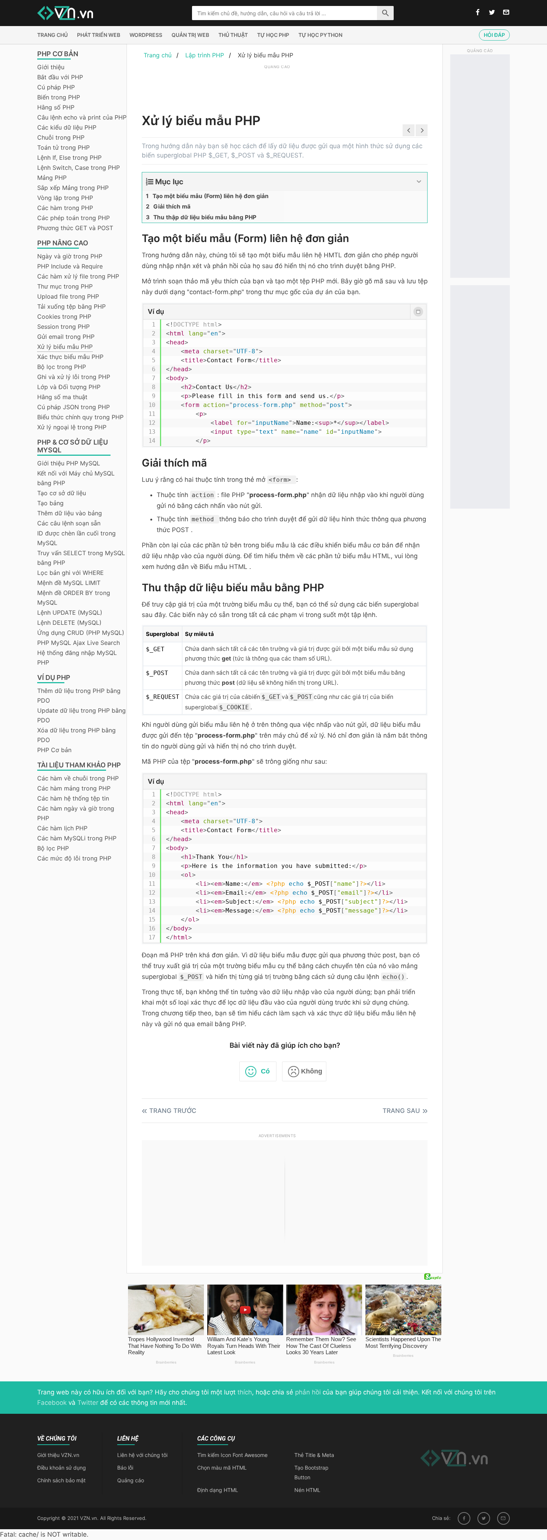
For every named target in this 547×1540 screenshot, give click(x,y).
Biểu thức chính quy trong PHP (80, 417)
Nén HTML (307, 1490)
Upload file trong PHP (68, 296)
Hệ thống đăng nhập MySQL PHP (77, 657)
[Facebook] (464, 1518)
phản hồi (308, 1392)
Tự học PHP (273, 35)
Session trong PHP (63, 326)
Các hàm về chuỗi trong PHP (78, 778)
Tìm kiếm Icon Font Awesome (232, 1455)
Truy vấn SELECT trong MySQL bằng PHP (81, 557)
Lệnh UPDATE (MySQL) (69, 612)
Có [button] (265, 1071)
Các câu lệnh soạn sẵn (68, 523)
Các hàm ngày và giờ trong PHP (75, 813)
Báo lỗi (125, 1467)
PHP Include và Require (70, 266)
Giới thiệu (50, 67)
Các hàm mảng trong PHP (74, 788)
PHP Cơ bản (54, 750)
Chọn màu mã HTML (222, 1467)
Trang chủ (52, 35)
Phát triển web (98, 35)
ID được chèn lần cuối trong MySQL (76, 538)
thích (244, 1392)
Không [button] (311, 1071)
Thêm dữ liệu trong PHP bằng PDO (79, 695)
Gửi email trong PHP (66, 336)
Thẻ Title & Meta (314, 1455)
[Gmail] (503, 1518)
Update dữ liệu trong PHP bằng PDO (81, 715)
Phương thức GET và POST (75, 228)
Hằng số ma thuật (62, 397)
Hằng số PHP (55, 107)
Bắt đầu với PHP (60, 77)
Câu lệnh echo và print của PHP (82, 117)
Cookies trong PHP (64, 316)
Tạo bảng (50, 503)
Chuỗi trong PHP (60, 137)
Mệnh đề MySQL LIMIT (68, 582)
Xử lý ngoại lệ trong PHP (71, 427)
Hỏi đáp (494, 35)
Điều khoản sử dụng (61, 1467)
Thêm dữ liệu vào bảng (69, 513)
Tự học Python (320, 35)
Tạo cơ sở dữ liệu (61, 493)
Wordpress (145, 35)
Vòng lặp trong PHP (65, 197)
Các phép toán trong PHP (73, 218)
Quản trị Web (190, 35)
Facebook (52, 1402)
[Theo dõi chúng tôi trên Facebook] (477, 13)
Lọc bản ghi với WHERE (70, 572)
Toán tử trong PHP (63, 147)
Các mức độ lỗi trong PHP (74, 858)
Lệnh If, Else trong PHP (69, 157)
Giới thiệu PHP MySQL (68, 463)
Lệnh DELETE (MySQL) (69, 622)
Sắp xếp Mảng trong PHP (73, 187)
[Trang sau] (422, 130)
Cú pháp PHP (56, 87)
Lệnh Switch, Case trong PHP (78, 167)
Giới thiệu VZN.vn (58, 1455)
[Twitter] (483, 1518)
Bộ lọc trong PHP (61, 366)
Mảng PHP (52, 177)
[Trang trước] (409, 130)
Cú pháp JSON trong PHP (73, 407)
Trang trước (172, 1110)
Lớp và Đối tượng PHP (68, 387)
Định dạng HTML (217, 1490)
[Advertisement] (277, 87)
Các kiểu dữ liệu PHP (66, 127)
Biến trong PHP (58, 97)
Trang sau (401, 1110)
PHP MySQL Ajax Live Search (78, 642)
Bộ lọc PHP (53, 848)
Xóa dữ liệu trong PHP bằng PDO (76, 735)
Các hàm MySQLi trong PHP (76, 838)
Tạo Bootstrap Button (311, 1472)
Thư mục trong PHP (65, 286)
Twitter (87, 1402)
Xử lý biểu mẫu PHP (65, 346)
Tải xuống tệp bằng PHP (71, 306)
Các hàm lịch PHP (62, 828)
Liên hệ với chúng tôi (142, 1455)
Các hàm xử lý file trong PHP (78, 276)
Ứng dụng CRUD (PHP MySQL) (80, 632)
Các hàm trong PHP (65, 207)
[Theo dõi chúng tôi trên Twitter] (492, 13)
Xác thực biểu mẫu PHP (70, 356)
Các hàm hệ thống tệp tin (73, 798)
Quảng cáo (130, 1480)
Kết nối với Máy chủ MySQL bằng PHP (76, 478)
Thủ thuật (233, 35)
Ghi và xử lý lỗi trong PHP (73, 377)
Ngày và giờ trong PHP (69, 256)
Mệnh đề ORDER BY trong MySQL (73, 597)
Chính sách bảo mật (61, 1480)
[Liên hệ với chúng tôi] (506, 13)
